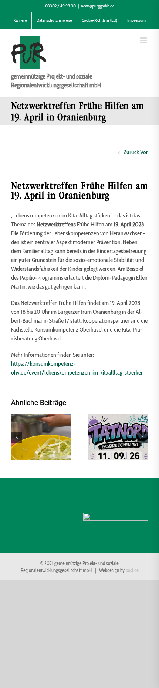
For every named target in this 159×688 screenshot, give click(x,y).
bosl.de (132, 570)
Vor (144, 152)
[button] (16, 437)
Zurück (131, 152)
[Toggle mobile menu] (144, 40)
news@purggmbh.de (97, 6)
